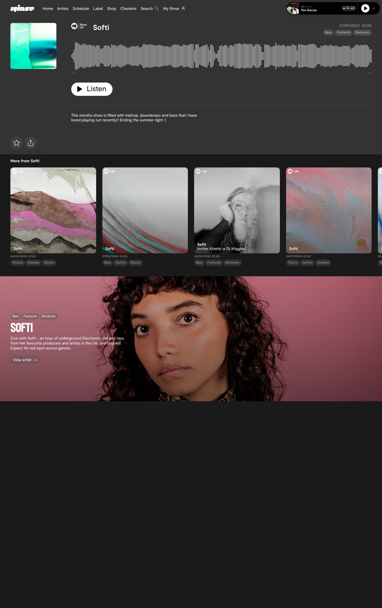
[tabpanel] (221, 57)
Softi (101, 27)
